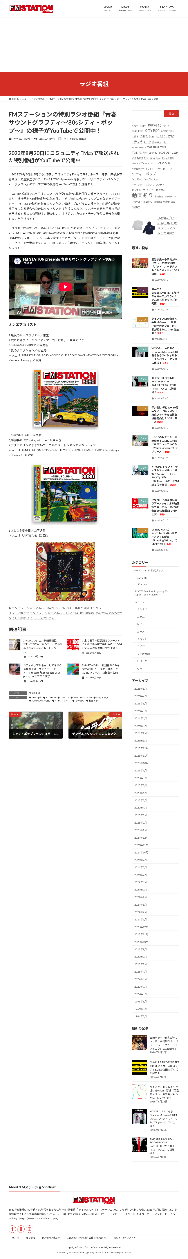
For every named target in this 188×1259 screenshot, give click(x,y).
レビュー (142, 624)
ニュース (139, 631)
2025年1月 (140, 830)
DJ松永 (135, 136)
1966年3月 (140, 1008)
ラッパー (151, 190)
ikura (151, 136)
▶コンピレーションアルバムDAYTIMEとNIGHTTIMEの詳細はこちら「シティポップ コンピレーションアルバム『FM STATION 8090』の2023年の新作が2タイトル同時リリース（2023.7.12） (65, 613)
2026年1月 (140, 740)
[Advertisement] (94, 44)
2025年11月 (141, 755)
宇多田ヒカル (171, 196)
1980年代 (36, 697)
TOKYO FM (139, 152)
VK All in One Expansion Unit (118, 1252)
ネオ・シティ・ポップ (142, 185)
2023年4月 (140, 971)
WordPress (74, 1252)
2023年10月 (141, 941)
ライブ (141, 646)
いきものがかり (140, 158)
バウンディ (158, 184)
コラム (141, 616)
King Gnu (156, 142)
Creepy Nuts (167, 131)
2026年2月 (140, 733)
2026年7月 (140, 695)
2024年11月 (141, 844)
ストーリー (140, 601)
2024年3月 (140, 904)
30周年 (135, 125)
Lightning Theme (93, 1252)
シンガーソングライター (145, 179)
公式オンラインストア (125, 1237)
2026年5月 (140, 710)
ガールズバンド (160, 163)
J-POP (160, 136)
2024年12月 (141, 837)
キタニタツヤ (138, 169)
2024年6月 (140, 882)
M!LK (165, 142)
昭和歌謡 (158, 201)
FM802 (144, 136)
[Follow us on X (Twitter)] (21, 1229)
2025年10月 (141, 762)
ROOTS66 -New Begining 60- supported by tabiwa (151, 593)
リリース (142, 661)
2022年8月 (140, 979)
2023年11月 (141, 934)
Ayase (166, 125)
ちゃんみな (155, 158)
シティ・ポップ (62, 700)
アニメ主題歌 (168, 158)
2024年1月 (140, 919)
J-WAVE (170, 136)
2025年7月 (140, 785)
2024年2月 (140, 911)
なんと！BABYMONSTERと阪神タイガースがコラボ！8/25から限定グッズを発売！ (165, 296)
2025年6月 (140, 792)
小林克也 (79, 700)
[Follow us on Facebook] (12, 1229)
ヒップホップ (138, 190)
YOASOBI (165, 152)
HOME (15, 1237)
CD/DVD (142, 577)
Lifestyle (142, 584)
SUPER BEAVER (139, 147)
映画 (139, 668)
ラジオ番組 (34, 693)
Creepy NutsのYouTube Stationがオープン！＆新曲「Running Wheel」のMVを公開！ (164, 536)
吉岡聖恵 (159, 196)
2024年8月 (140, 867)
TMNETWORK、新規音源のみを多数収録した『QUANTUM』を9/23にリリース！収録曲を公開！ (101, 669)
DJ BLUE (65, 697)
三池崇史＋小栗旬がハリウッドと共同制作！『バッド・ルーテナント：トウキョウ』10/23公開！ (165, 266)
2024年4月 (140, 897)
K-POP (147, 141)
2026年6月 (140, 703)
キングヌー (150, 169)
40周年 (143, 125)
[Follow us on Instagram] (29, 1229)
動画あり (142, 194)
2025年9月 (140, 770)
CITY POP (51, 697)
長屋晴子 (136, 207)
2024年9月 (140, 859)
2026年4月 (140, 718)
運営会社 (30, 1237)
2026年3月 (140, 725)
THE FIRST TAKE (156, 147)
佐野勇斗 (161, 189)
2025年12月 (141, 748)
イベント (142, 638)
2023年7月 (140, 964)
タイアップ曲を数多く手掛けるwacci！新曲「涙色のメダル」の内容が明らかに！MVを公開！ (165, 325)
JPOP (137, 141)
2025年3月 (140, 815)
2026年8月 (140, 688)
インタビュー (144, 609)
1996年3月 (140, 1001)
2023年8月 (140, 956)
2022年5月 (140, 993)
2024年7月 (140, 874)
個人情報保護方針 (51, 1237)
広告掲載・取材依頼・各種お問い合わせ (86, 1237)
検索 (172, 113)
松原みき (93, 700)
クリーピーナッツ (165, 169)
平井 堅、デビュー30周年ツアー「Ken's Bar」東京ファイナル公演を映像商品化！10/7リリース (164, 414)
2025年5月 (140, 800)
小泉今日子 (137, 201)
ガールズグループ (140, 163)
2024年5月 (140, 889)
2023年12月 (141, 926)
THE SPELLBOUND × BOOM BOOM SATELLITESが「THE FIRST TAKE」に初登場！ (163, 385)
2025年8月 (140, 777)
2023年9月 (140, 949)
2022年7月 (140, 986)
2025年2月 (140, 822)
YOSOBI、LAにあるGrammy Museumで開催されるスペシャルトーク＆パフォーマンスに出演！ (164, 355)
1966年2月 (140, 1016)
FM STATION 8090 (83, 697)
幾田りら (147, 201)
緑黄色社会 (169, 201)
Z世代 (175, 152)
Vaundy (153, 152)
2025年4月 (140, 807)
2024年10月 (141, 852)
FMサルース (102, 697)
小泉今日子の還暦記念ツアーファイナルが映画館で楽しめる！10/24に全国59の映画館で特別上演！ (102, 644)
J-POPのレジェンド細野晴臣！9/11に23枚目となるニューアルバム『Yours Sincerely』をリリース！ (164, 444)
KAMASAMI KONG (41, 700)
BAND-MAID (138, 131)
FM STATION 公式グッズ (148, 570)
